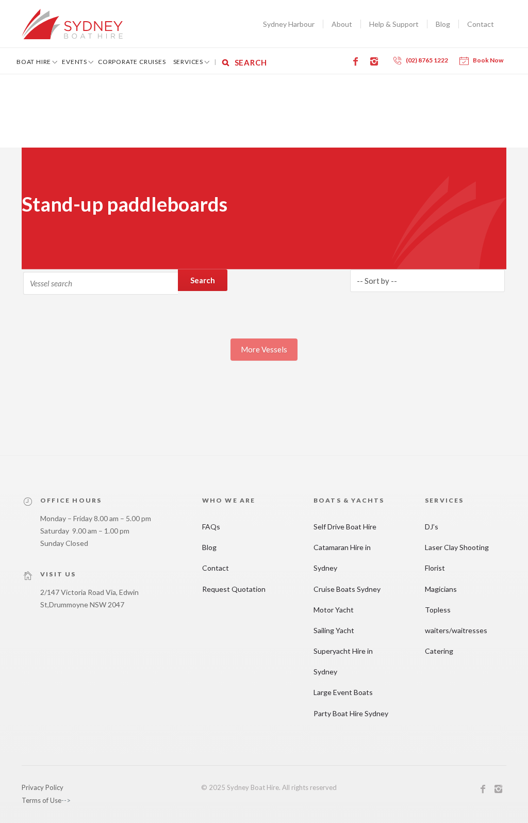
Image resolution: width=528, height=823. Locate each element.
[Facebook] (357, 61)
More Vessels (264, 349)
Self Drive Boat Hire (345, 526)
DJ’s (431, 526)
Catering (439, 651)
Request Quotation (234, 589)
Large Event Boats (343, 692)
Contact (480, 24)
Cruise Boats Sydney (347, 589)
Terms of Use (41, 800)
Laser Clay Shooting (457, 547)
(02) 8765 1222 (427, 60)
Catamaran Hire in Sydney (342, 557)
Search (202, 280)
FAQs (211, 526)
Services (188, 62)
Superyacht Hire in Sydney (343, 661)
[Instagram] (376, 61)
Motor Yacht (334, 609)
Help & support (394, 24)
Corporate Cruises (132, 62)
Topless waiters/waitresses (456, 620)
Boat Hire (33, 62)
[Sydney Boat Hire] (72, 24)
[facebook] (483, 790)
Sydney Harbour (289, 24)
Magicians (441, 589)
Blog (443, 24)
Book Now (488, 60)
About (342, 24)
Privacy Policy (42, 787)
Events (74, 62)
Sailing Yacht (334, 630)
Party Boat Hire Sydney (351, 713)
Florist (435, 567)
